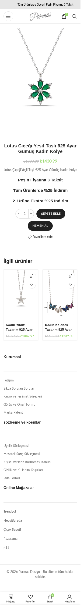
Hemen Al (40, 226)
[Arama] (74, 16)
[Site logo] (40, 16)
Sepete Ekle (51, 213)
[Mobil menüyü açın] (8, 16)
